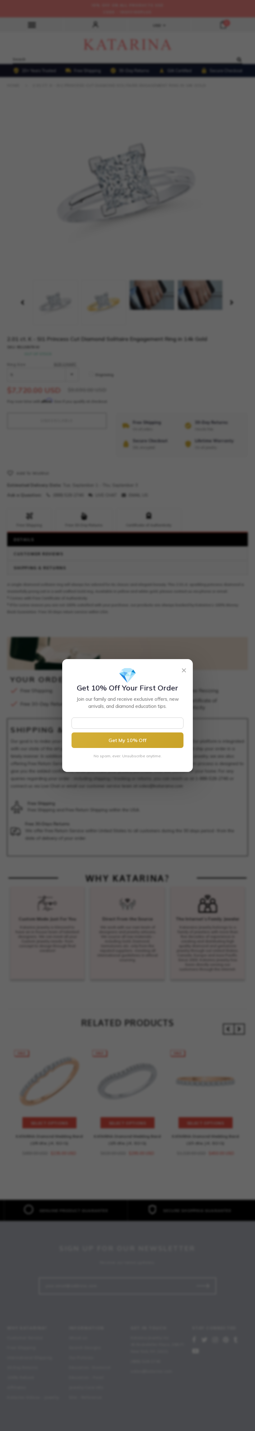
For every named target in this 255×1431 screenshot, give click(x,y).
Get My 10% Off (127, 740)
